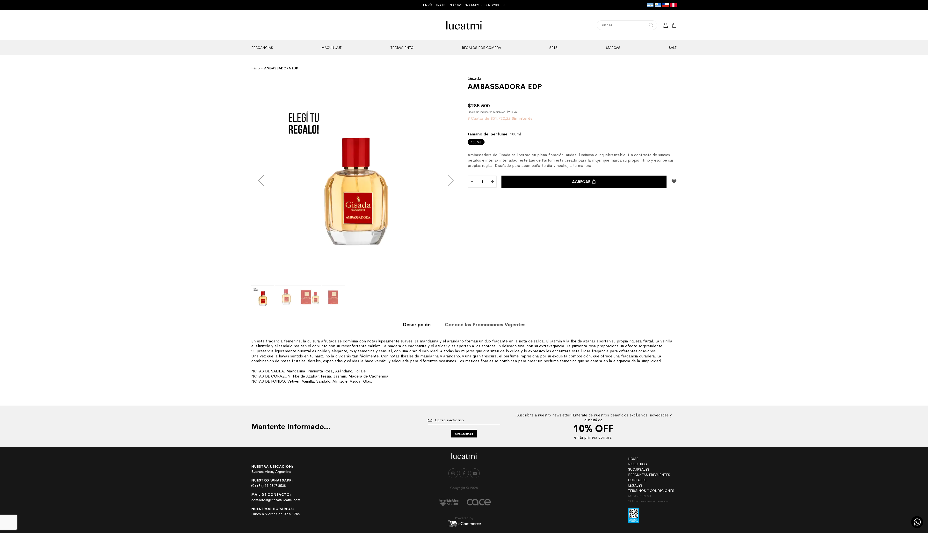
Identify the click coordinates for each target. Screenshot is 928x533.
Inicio (255, 68)
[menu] (464, 47)
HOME (633, 459)
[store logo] (464, 25)
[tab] (417, 324)
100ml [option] (476, 142)
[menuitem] (262, 47)
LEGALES (635, 485)
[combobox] (627, 25)
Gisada (474, 78)
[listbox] (572, 142)
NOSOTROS (637, 464)
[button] (261, 180)
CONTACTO (637, 480)
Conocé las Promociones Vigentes (485, 325)
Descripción (417, 325)
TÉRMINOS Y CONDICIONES (651, 491)
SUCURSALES (638, 469)
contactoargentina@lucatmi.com (275, 500)
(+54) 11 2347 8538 (270, 485)
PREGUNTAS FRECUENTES (649, 475)
